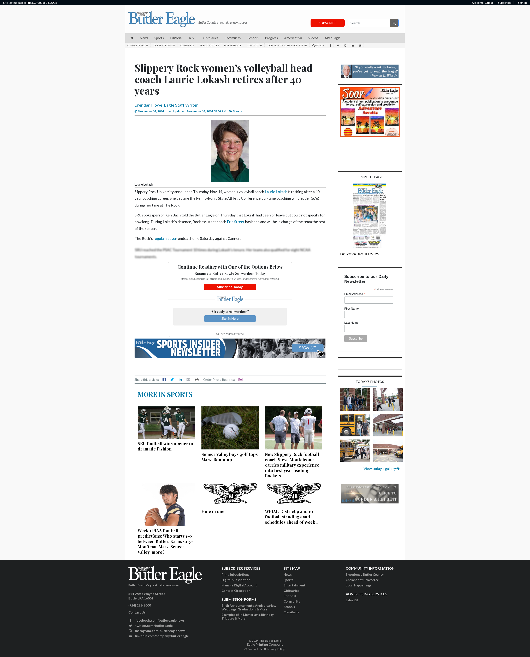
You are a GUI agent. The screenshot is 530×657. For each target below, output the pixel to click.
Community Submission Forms (287, 45)
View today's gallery (380, 468)
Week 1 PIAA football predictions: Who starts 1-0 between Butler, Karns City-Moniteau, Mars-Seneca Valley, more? (165, 541)
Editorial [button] (176, 38)
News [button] (144, 38)
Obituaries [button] (210, 38)
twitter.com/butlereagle (154, 625)
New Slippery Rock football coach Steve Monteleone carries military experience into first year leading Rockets (292, 464)
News (288, 574)
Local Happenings (358, 585)
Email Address (354, 294)
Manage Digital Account (239, 585)
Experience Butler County (365, 574)
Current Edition (164, 45)
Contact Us (254, 45)
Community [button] (233, 38)
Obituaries (291, 590)
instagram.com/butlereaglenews (160, 631)
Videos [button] (313, 38)
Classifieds (187, 45)
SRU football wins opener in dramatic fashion (165, 446)
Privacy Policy (275, 649)
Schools (289, 607)
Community (292, 601)
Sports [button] (159, 38)
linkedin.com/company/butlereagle (162, 636)
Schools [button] (253, 38)
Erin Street (236, 221)
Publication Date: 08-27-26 (359, 254)
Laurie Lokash (276, 191)
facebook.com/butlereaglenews (160, 620)
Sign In (522, 2)
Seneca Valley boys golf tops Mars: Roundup (229, 456)
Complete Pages (137, 45)
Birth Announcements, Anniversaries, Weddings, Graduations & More (249, 607)
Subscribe (504, 2)
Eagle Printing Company (265, 644)
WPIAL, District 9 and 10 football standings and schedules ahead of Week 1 (291, 516)
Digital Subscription (236, 580)
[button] (132, 38)
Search (319, 45)
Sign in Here (230, 318)
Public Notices (209, 45)
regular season (165, 238)
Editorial (290, 596)
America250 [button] (293, 38)
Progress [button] (271, 38)
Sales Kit (352, 600)
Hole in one (212, 511)
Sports (288, 580)
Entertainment (294, 585)
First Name (351, 308)
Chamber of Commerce (362, 580)
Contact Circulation (236, 590)
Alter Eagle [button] (332, 38)
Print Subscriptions (235, 574)
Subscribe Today (230, 287)
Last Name (351, 322)
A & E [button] (192, 38)
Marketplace (233, 45)
